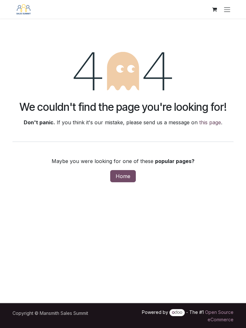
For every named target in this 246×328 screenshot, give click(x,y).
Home (123, 176)
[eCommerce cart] (214, 9)
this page (210, 122)
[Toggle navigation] (227, 9)
